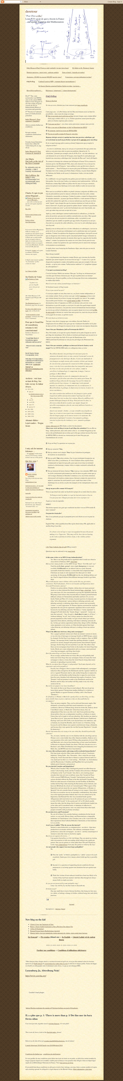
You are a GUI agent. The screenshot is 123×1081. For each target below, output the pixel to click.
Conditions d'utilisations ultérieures (72, 950)
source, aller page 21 (52, 426)
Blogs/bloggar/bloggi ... (34, 90)
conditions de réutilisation (51, 1054)
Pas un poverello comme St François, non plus (63, 134)
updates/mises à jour (31, 482)
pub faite (84, 140)
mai (30, 400)
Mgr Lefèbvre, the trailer (32, 176)
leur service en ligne (66, 1063)
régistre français (54, 1023)
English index (51, 1032)
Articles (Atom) (60, 909)
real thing (31, 453)
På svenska (45, 937)
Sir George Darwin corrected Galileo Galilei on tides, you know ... (59, 86)
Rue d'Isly (28, 209)
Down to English (51, 101)
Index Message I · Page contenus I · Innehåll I (32, 120)
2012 (29, 389)
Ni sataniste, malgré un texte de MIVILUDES (62, 130)
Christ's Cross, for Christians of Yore (41, 924)
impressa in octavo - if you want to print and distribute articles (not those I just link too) (34, 487)
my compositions (61, 844)
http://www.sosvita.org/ (35, 975)
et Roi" (39, 15)
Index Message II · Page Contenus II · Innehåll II (33, 152)
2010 (29, 411)
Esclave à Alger (29, 220)
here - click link (86, 590)
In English (66, 937)
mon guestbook (82, 105)
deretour (31, 11)
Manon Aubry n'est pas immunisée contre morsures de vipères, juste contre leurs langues (58, 933)
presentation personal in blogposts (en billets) (32, 511)
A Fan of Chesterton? (37, 929)
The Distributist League (31, 303)
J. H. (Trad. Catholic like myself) (56, 547)
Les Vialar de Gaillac (31, 271)
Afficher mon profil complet (33, 516)
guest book (71, 551)
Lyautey (34, 250)
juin (30, 391)
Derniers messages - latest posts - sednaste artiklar (43, 72)
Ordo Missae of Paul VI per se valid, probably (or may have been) (48, 68)
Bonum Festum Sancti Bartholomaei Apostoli (45, 931)
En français (32, 937)
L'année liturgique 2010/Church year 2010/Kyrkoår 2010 (44, 1045)
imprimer (83, 296)
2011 (29, 409)
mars (30, 404)
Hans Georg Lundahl (32, 475)
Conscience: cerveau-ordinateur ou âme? (78, 77)
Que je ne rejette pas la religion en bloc (60, 116)
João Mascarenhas (30, 222)
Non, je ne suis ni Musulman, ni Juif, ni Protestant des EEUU (67, 127)
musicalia (28, 493)
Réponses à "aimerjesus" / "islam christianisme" (61, 90)
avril (30, 402)
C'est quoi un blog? (54, 124)
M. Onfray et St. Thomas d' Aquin (83, 68)
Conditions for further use (33, 1054)
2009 (29, 414)
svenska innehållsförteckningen (54, 1041)
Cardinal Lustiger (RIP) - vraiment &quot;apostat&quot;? (57, 81)
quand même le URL (73, 300)
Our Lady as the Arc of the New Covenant (34, 162)
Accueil (71, 904)
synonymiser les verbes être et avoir (56, 963)
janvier (31, 407)
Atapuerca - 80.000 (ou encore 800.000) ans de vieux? (44, 77)
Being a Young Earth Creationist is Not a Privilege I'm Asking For (51, 926)
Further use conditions (46, 950)
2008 (29, 416)
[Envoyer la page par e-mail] (47, 899)
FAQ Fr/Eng (31, 81)
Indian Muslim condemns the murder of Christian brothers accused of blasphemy (52, 1008)
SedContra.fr (38, 963)
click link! (74, 561)
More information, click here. (82, 1069)
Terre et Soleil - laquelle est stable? (73, 72)
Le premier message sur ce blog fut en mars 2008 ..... (36, 395)
